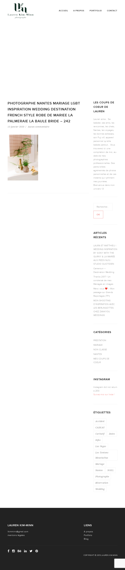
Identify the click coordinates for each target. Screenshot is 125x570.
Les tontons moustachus (102, 455)
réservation (101, 482)
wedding (100, 489)
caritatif (99, 433)
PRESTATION (99, 340)
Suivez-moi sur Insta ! (104, 394)
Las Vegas (100, 446)
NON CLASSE (100, 349)
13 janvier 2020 (16, 126)
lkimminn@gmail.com (18, 531)
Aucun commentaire (38, 126)
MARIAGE (98, 345)
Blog (86, 539)
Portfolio (96, 10)
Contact (112, 10)
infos (98, 440)
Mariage (99, 464)
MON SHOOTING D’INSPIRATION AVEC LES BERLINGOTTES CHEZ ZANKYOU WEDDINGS (104, 308)
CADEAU (100, 427)
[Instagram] (13, 551)
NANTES (97, 354)
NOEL (110, 470)
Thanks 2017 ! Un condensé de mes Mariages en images (103, 280)
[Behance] (19, 551)
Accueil (63, 10)
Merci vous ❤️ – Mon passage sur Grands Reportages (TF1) (104, 292)
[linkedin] (25, 551)
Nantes (99, 470)
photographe (102, 476)
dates (112, 433)
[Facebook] (8, 551)
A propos (78, 10)
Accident (100, 421)
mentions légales (16, 535)
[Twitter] (31, 551)
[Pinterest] (36, 551)
